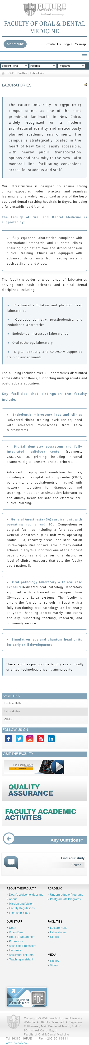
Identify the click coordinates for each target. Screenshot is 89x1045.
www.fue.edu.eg (17, 1042)
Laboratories (37, 73)
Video (54, 965)
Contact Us (54, 44)
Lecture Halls (13, 703)
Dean (12, 927)
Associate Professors (22, 946)
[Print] (85, 84)
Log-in (68, 44)
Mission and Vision (21, 903)
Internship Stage (19, 912)
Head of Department (22, 937)
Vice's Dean (16, 932)
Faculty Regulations (22, 908)
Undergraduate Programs (66, 894)
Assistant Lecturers (21, 955)
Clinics (9, 719)
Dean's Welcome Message (26, 894)
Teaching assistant (21, 959)
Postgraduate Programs (65, 899)
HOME (10, 73)
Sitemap (80, 44)
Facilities (22, 73)
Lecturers (15, 950)
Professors (16, 941)
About (13, 899)
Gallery (54, 961)
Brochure (27, 997)
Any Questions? (67, 840)
